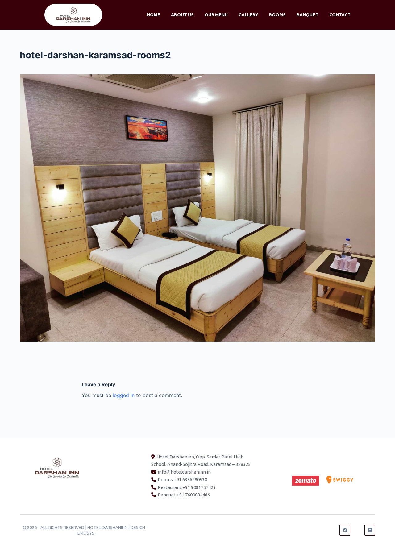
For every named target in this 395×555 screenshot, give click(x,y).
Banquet (307, 14)
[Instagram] (369, 530)
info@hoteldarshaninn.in (184, 471)
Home (153, 14)
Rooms (277, 14)
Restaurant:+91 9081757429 (187, 487)
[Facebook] (344, 530)
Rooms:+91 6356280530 (182, 479)
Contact (340, 14)
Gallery (248, 14)
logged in (124, 395)
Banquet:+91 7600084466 (184, 494)
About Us (182, 14)
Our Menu (216, 14)
